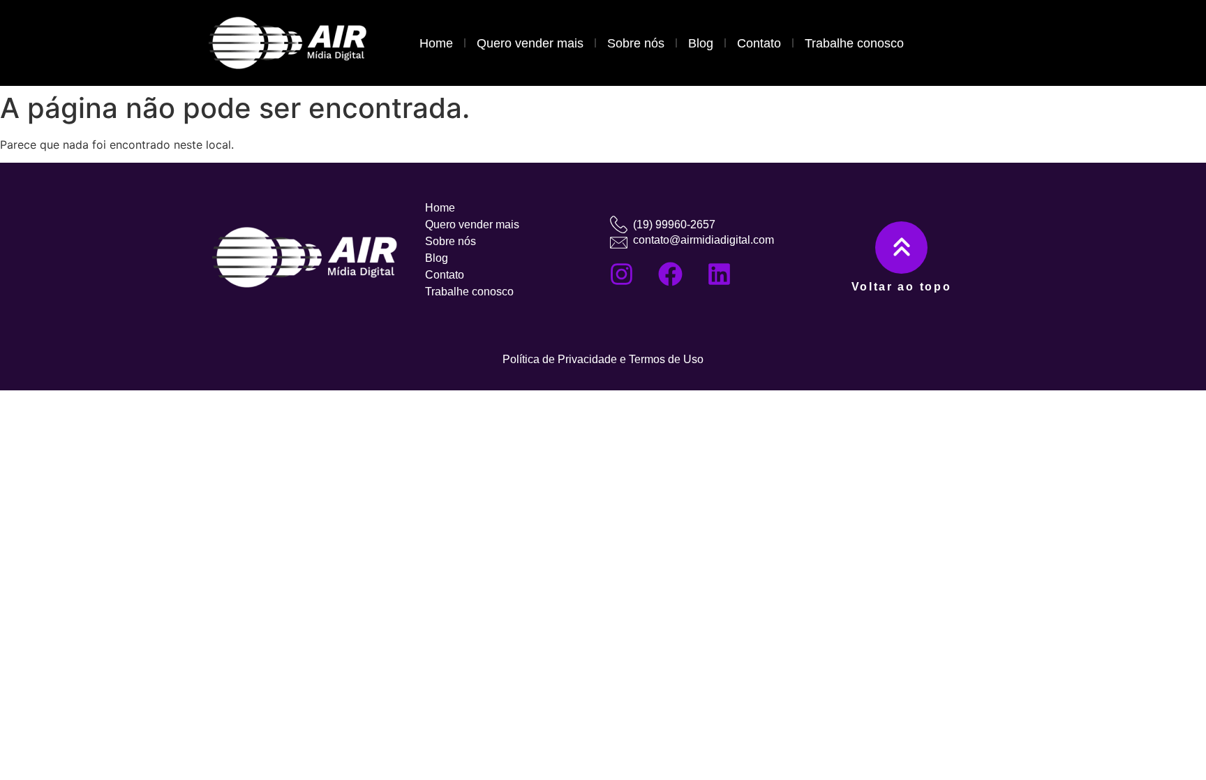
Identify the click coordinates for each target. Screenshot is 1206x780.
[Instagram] (621, 273)
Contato (759, 43)
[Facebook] (670, 273)
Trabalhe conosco (854, 43)
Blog (700, 43)
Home (436, 43)
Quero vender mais (530, 43)
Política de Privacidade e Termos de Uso (603, 359)
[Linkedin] (718, 273)
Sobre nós (635, 43)
